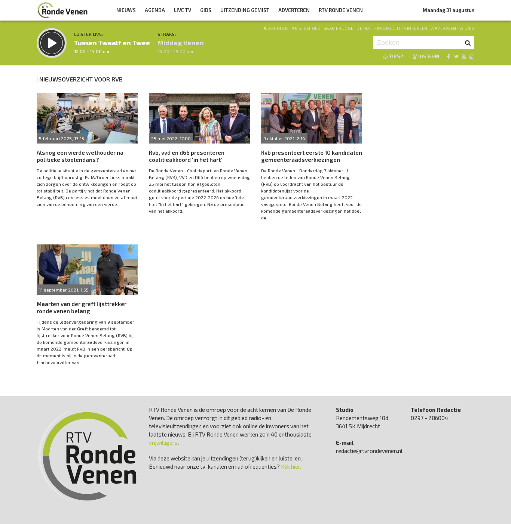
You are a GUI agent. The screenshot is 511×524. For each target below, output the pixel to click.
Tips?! (397, 56)
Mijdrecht (389, 28)
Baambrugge (339, 28)
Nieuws (126, 10)
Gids (205, 10)
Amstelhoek (306, 28)
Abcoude (278, 28)
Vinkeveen (416, 28)
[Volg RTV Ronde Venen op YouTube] (463, 56)
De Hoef (365, 28)
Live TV (182, 10)
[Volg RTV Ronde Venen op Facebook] (448, 56)
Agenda (155, 10)
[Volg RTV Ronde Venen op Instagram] (471, 56)
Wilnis (466, 28)
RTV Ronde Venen (341, 10)
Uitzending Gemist (244, 10)
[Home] (62, 10)
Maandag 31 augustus (448, 10)
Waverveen (443, 28)
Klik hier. (291, 466)
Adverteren (294, 10)
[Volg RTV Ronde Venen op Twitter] (456, 56)
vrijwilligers (163, 442)
